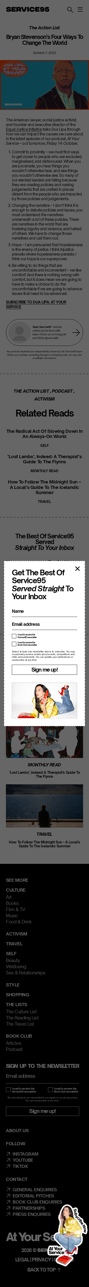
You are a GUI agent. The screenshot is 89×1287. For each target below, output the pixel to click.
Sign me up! (44, 669)
